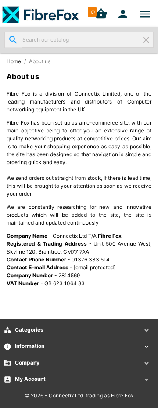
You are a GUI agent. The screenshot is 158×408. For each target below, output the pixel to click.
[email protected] (94, 267)
